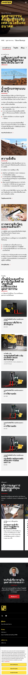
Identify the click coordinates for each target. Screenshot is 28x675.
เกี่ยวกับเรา (3, 632)
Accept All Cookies (14, 672)
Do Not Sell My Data (14, 664)
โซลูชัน (15, 48)
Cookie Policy (6, 661)
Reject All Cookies (14, 668)
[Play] (23, 32)
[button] (25, 47)
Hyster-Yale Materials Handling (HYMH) (9, 634)
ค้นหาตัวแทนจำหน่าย (6, 624)
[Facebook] (6, 616)
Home (2, 40)
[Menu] (26, 2)
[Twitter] (2, 616)
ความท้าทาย (6, 48)
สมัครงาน (3, 642)
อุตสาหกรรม (10, 40)
